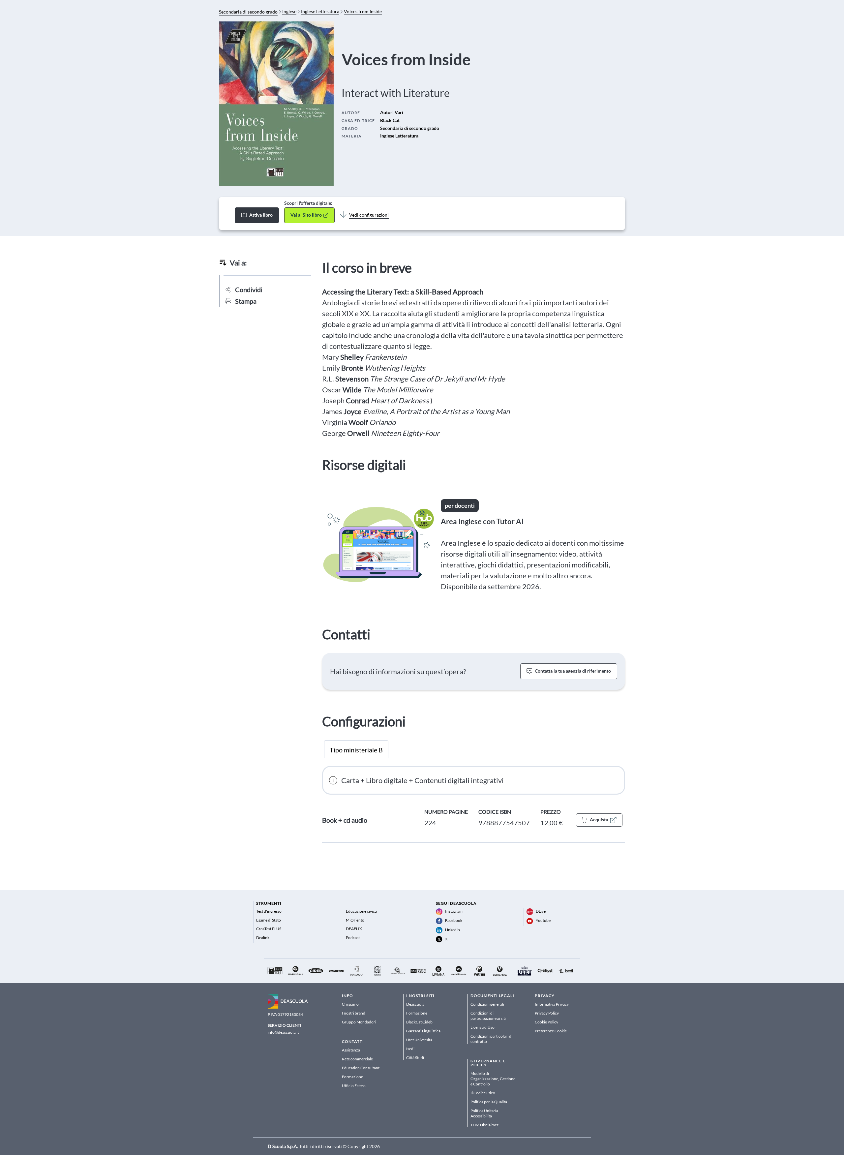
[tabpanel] (473, 804)
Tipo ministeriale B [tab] (356, 750)
